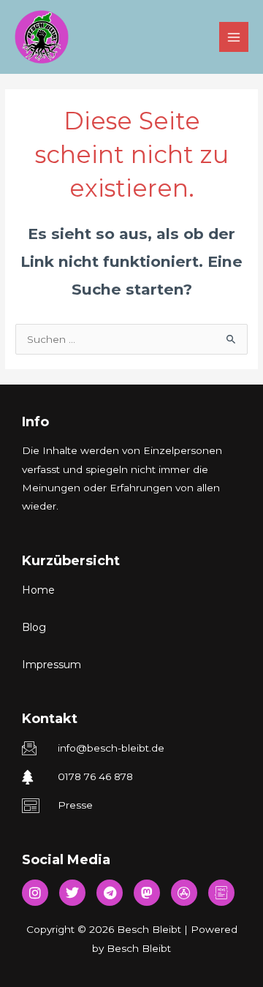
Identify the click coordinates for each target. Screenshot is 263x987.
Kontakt (49, 719)
